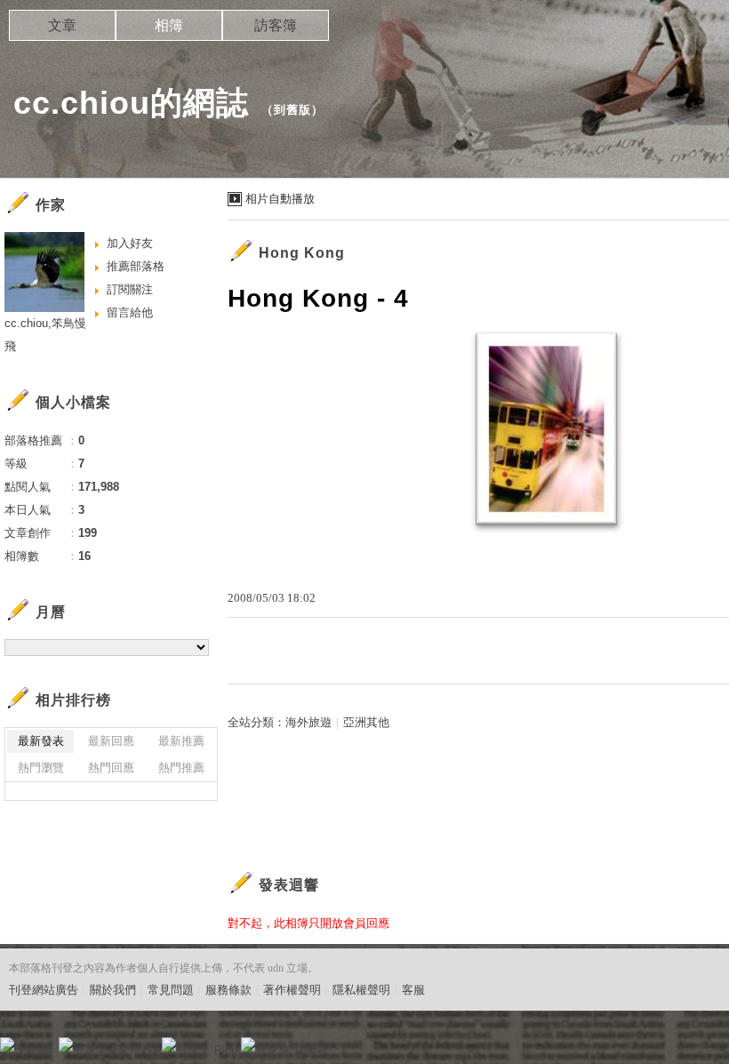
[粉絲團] (7, 1044)
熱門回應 (111, 767)
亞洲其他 (366, 722)
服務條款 (228, 989)
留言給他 (130, 312)
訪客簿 (275, 25)
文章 (62, 25)
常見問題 (171, 989)
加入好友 (130, 243)
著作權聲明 (292, 989)
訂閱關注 (130, 289)
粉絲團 (36, 1050)
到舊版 (292, 109)
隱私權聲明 (361, 989)
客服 (413, 989)
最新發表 (41, 741)
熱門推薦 (181, 767)
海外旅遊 (308, 722)
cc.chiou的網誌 (131, 102)
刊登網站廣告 (43, 989)
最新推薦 (181, 741)
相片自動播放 (280, 198)
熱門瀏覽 (41, 767)
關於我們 (113, 989)
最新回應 (111, 741)
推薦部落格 (135, 266)
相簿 (169, 25)
